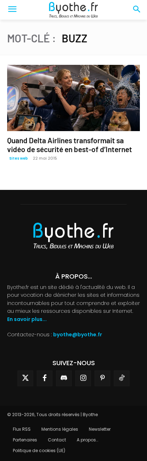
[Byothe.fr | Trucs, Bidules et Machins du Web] (73, 10)
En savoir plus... (27, 319)
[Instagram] (83, 378)
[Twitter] (25, 378)
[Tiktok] (122, 378)
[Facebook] (44, 378)
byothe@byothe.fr (77, 334)
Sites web (18, 158)
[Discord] (64, 378)
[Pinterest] (102, 378)
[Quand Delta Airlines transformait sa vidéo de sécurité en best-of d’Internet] (73, 98)
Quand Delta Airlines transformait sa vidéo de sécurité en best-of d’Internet (69, 145)
